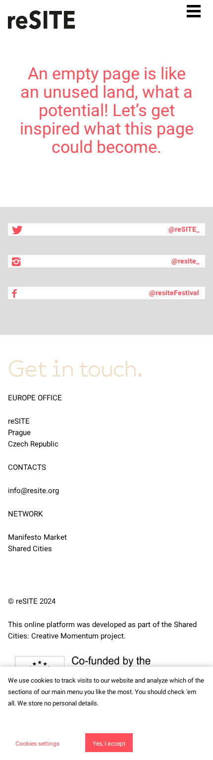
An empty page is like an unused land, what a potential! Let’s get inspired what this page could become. (107, 110)
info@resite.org (33, 490)
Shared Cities (30, 548)
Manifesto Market (37, 537)
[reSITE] (41, 19)
